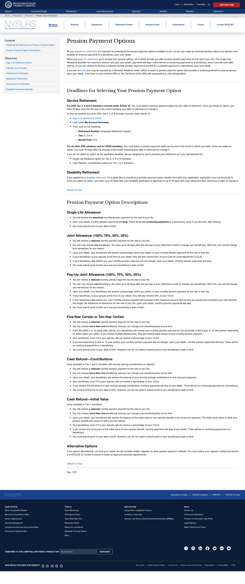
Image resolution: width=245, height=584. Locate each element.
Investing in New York (133, 514)
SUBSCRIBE (105, 551)
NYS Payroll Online (72, 514)
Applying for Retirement (16, 78)
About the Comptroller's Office (17, 514)
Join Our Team (226, 5)
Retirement (71, 11)
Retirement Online (124, 24)
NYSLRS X (216, 494)
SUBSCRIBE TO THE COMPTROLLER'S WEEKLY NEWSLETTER (32, 552)
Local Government (104, 11)
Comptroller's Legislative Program (138, 510)
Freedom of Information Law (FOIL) (198, 518)
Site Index (140, 565)
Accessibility (223, 565)
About (7, 11)
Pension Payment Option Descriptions (23, 50)
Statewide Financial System (76, 531)
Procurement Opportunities (16, 531)
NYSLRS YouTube (232, 494)
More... (67, 535)
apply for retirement (88, 59)
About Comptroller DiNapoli (16, 510)
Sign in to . (87, 118)
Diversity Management (14, 523)
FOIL (233, 565)
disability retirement (96, 177)
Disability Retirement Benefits (19, 89)
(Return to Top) (74, 189)
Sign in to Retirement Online (19, 62)
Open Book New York (73, 518)
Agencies (136, 11)
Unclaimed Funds (39, 11)
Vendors (163, 11)
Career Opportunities (13, 518)
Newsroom (218, 11)
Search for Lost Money (74, 527)
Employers (97, 24)
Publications (178, 24)
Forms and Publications (193, 514)
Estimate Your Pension (16, 68)
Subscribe (188, 4)
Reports (189, 11)
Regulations (210, 565)
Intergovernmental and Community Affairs (22, 527)
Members (29, 15)
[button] (208, 4)
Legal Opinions (190, 523)
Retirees (75, 24)
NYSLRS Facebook (200, 494)
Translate (201, 4)
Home (7, 15)
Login (177, 4)
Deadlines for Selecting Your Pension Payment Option (30, 44)
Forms (201, 24)
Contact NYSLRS (225, 24)
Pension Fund (152, 24)
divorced (81, 70)
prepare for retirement (86, 51)
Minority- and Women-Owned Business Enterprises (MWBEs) (149, 518)
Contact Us (188, 510)
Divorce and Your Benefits (18, 83)
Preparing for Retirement (17, 73)
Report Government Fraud (195, 527)
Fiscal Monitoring (71, 510)
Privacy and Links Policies (191, 565)
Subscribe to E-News (179, 494)
